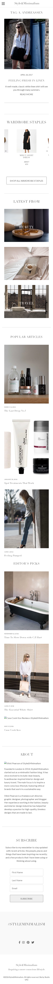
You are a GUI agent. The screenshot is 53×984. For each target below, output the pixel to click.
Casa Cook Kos (12, 730)
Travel (26, 303)
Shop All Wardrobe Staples (26, 180)
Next (47, 150)
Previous (6, 150)
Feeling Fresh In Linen (26, 81)
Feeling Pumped (13, 556)
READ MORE (26, 94)
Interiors (26, 265)
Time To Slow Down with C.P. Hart (23, 637)
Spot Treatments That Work (19, 483)
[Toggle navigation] (3, 3)
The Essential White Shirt (18, 710)
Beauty (26, 227)
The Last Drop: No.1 (15, 411)
